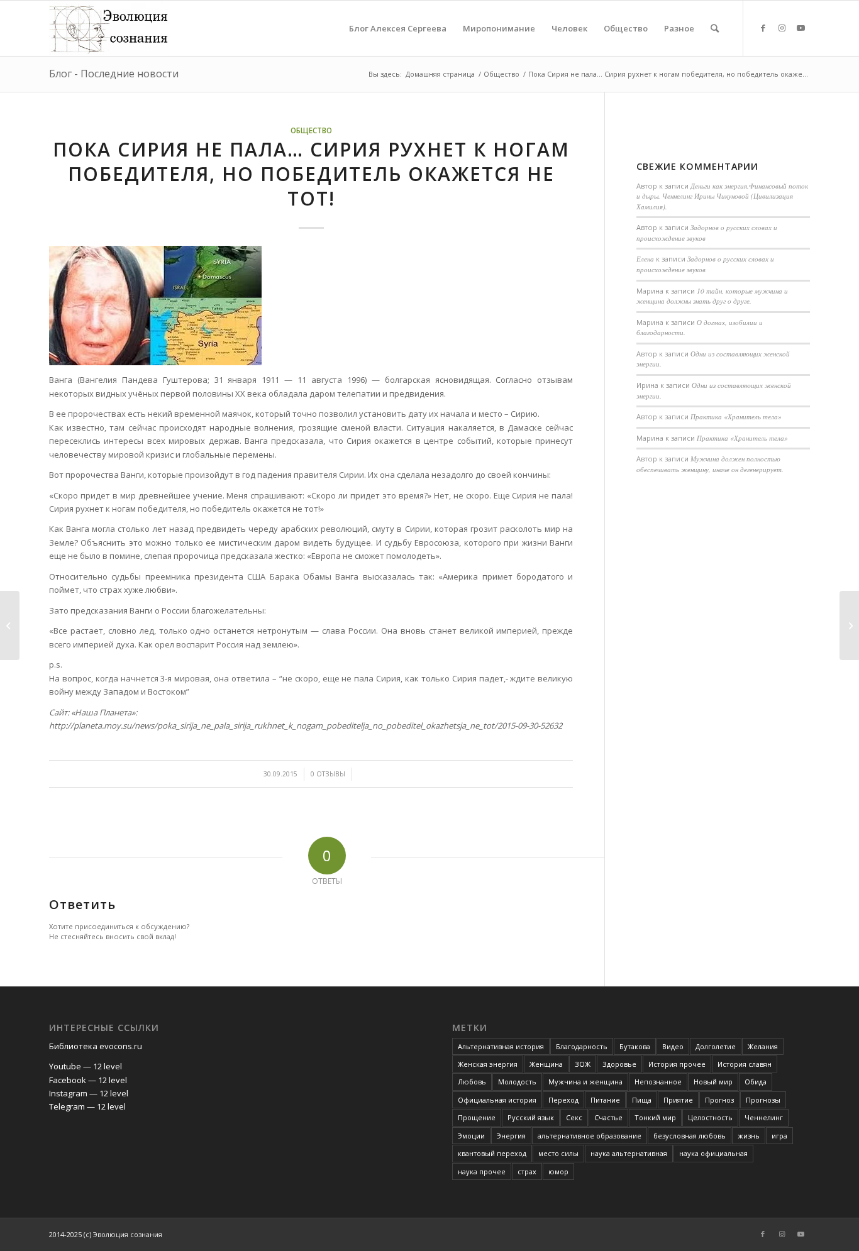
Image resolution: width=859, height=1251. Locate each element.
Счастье (608, 1117)
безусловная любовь (689, 1135)
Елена (645, 258)
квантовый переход (492, 1153)
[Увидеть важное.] (9, 625)
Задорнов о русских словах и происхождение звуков (705, 264)
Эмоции (471, 1135)
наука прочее (482, 1171)
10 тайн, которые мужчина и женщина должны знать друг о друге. (712, 296)
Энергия (511, 1135)
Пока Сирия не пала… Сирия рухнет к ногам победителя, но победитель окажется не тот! (311, 173)
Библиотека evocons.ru (95, 1046)
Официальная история (497, 1100)
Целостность (710, 1117)
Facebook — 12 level (88, 1080)
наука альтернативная (628, 1153)
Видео (673, 1046)
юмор (558, 1171)
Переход (563, 1100)
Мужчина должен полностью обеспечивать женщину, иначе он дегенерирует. (710, 464)
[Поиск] (714, 28)
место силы (558, 1153)
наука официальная (713, 1153)
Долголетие (716, 1046)
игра (779, 1135)
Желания (763, 1046)
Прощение (477, 1117)
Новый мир (713, 1081)
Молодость (517, 1081)
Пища (641, 1100)
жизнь (749, 1135)
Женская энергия (488, 1064)
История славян (745, 1064)
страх (527, 1171)
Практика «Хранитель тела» (736, 416)
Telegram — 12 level (87, 1106)
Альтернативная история (501, 1046)
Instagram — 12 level (88, 1093)
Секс (574, 1117)
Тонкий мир (655, 1117)
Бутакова (634, 1046)
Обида (756, 1081)
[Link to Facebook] (762, 27)
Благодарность (581, 1046)
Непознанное (658, 1081)
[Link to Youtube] (800, 27)
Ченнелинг (764, 1117)
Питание (605, 1100)
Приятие (678, 1100)
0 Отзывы (328, 773)
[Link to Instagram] (781, 27)
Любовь (472, 1081)
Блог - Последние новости (114, 73)
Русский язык (530, 1117)
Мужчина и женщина (585, 1081)
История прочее (677, 1064)
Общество (311, 130)
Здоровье (619, 1064)
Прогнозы (763, 1100)
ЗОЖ (582, 1064)
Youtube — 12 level (85, 1066)
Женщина (546, 1064)
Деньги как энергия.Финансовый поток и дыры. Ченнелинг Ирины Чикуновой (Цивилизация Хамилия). (722, 196)
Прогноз (719, 1100)
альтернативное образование (589, 1135)
